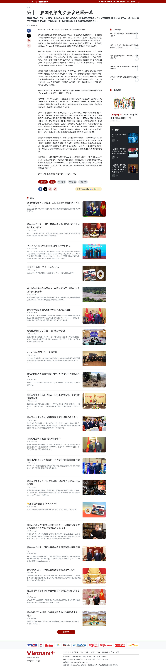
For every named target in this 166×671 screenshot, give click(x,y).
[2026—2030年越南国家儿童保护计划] (124, 102)
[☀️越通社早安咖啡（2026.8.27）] (94, 509)
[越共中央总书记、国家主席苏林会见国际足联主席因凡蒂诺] (94, 553)
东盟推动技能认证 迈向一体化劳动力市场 (46, 331)
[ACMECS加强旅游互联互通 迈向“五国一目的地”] (94, 251)
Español (122, 1)
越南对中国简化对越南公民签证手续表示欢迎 (124, 78)
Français (116, 1)
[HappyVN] (133, 645)
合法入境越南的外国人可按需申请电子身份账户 (124, 35)
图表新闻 (117, 90)
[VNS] (79, 645)
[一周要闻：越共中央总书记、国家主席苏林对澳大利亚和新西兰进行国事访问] (133, 168)
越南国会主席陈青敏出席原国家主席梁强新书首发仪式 (52, 417)
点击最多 (117, 29)
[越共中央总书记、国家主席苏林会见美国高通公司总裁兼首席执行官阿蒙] (94, 230)
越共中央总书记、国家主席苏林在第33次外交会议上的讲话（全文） (124, 46)
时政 (28, 7)
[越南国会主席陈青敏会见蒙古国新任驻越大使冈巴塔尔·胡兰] (94, 597)
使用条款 (75, 652)
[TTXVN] (32, 645)
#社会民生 (83, 182)
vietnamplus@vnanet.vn (79, 662)
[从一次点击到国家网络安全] (133, 138)
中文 (128, 1)
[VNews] (41, 645)
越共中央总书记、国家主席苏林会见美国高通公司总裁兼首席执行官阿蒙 (53, 226)
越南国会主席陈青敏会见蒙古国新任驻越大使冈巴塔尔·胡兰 (53, 592)
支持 (87, 652)
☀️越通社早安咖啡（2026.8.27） (42, 503)
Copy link (29, 46)
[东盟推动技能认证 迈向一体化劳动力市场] (94, 337)
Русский (133, 1)
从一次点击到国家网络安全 (119, 135)
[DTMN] (106, 645)
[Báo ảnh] (120, 645)
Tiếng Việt (102, 1)
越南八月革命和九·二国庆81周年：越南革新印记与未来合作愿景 (53, 483)
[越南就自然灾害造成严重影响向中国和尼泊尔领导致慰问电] (94, 379)
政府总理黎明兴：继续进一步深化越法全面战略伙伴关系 (53, 203)
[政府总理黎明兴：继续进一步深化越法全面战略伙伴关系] (94, 209)
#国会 (52, 182)
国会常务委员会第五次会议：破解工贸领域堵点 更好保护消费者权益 (53, 396)
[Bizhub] (66, 645)
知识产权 (66, 652)
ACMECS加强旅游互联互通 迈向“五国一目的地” (49, 245)
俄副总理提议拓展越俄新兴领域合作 (44, 438)
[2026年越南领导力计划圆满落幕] (94, 358)
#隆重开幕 (43, 182)
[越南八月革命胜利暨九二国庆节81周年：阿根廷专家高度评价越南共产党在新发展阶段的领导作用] (94, 531)
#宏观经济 (72, 182)
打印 (29, 41)
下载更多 (66, 632)
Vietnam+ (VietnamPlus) (42, 1)
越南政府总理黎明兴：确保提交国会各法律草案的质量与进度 (53, 614)
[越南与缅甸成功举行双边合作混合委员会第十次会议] (94, 576)
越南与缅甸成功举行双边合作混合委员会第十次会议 (51, 569)
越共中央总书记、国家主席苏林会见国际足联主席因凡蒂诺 (53, 549)
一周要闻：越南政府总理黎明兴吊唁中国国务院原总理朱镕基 (119, 151)
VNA (98, 652)
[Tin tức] (49, 645)
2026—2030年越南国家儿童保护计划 (123, 116)
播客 (117, 130)
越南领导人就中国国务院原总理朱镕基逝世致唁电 (124, 67)
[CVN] (93, 645)
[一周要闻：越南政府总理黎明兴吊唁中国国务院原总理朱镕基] (133, 152)
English (109, 1)
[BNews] (58, 645)
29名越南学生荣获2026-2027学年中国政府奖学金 (124, 57)
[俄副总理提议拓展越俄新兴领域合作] (94, 444)
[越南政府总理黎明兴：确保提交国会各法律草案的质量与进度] (94, 618)
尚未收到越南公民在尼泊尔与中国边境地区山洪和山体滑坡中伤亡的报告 (53, 290)
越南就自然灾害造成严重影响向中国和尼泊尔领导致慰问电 (53, 375)
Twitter (29, 36)
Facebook (29, 31)
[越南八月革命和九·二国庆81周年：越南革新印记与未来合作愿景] (94, 487)
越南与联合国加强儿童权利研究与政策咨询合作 (49, 309)
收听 (117, 140)
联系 (117, 652)
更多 (32, 198)
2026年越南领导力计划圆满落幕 (42, 352)
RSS (81, 652)
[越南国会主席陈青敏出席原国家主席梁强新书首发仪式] (94, 423)
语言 (92, 652)
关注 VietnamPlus (83, 189)
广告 (112, 652)
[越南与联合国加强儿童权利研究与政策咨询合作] (94, 316)
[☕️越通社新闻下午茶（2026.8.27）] (94, 273)
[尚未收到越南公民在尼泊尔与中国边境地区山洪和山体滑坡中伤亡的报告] (94, 294)
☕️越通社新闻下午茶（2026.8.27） (43, 267)
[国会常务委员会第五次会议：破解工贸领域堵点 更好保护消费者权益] (94, 401)
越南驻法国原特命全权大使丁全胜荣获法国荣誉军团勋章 (53, 460)
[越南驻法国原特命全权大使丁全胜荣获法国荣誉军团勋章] (94, 466)
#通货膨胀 (61, 182)
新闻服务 (105, 652)
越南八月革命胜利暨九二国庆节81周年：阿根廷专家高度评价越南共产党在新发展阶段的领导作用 (53, 526)
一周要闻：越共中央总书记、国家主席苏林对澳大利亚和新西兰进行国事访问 (119, 168)
